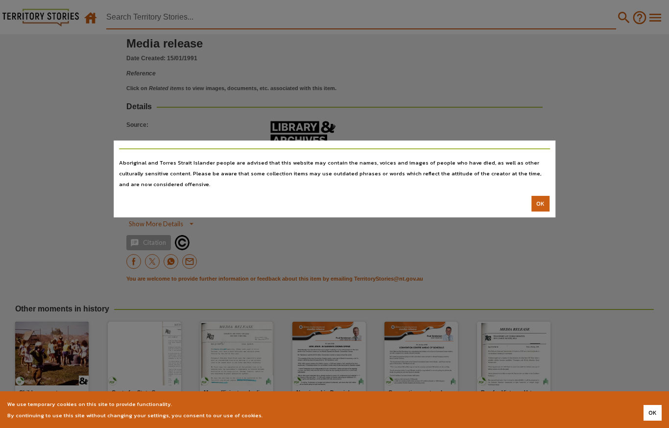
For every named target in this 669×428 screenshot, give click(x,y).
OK (540, 203)
